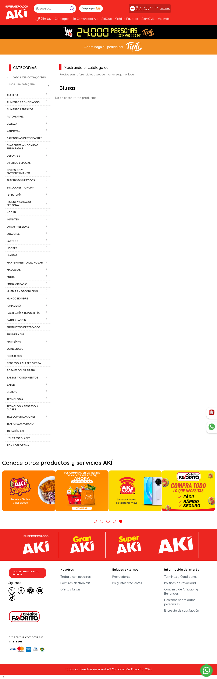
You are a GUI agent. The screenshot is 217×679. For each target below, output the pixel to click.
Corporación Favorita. (128, 669)
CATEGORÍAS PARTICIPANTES (24, 138)
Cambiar (165, 8)
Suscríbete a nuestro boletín (26, 573)
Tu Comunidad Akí (85, 19)
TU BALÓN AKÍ (15, 431)
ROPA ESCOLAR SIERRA (21, 370)
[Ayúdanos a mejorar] (211, 413)
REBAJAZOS (14, 356)
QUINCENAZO (15, 348)
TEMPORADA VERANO (20, 423)
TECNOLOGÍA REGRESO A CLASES (22, 408)
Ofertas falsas (70, 589)
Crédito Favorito (126, 19)
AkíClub (107, 19)
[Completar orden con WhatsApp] (206, 670)
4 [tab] (114, 521)
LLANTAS (12, 255)
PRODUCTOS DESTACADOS (23, 327)
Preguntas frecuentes (127, 583)
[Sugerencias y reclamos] (211, 427)
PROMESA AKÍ (15, 334)
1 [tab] (95, 521)
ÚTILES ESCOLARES (19, 438)
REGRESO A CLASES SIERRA (24, 363)
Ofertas (46, 18)
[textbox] (28, 84)
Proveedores (121, 577)
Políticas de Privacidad (180, 583)
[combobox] (28, 86)
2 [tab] (101, 521)
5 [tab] (120, 521)
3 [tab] (108, 521)
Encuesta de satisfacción (181, 610)
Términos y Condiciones (180, 577)
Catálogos (62, 19)
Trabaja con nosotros (75, 577)
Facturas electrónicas (75, 583)
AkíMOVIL (148, 19)
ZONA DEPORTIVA (18, 445)
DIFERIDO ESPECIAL (19, 162)
